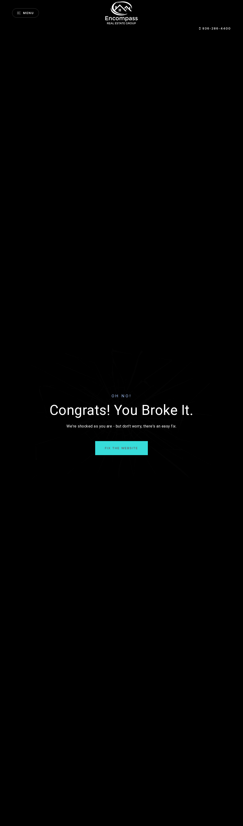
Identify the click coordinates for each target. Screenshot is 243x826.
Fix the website (121, 448)
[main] (121, 413)
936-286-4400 (216, 28)
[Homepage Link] (121, 12)
